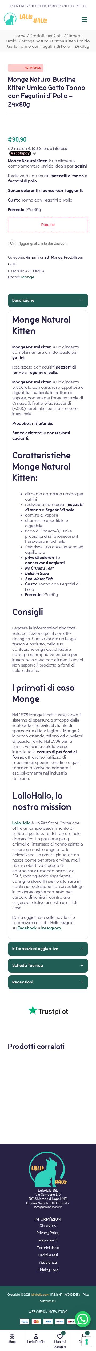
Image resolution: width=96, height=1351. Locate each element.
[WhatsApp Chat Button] (83, 1319)
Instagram (51, 928)
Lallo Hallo (21, 823)
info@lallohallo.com (48, 1207)
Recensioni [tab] (22, 982)
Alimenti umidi (38, 257)
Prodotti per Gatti (46, 35)
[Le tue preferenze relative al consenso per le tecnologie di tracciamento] (87, 1342)
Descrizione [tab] (23, 300)
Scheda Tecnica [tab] (27, 965)
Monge (56, 257)
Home (20, 35)
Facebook (27, 928)
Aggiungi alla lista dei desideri (43, 243)
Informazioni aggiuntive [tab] (35, 949)
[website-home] (25, 19)
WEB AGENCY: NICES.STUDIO (48, 1312)
